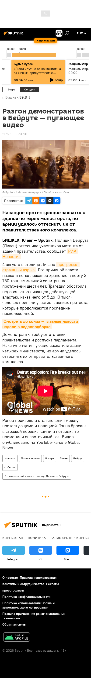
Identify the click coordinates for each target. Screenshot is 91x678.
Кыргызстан (12, 538)
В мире (49, 458)
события (9, 467)
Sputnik (10, 192)
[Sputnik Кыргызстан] (14, 35)
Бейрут (77, 458)
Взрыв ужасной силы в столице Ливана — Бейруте (36, 476)
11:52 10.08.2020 (14, 134)
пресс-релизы (13, 590)
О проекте (10, 577)
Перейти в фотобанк (57, 192)
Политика (37, 538)
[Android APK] (16, 637)
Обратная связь (14, 624)
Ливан (64, 458)
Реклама (52, 584)
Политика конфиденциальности (26, 597)
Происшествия (30, 458)
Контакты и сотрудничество (23, 584)
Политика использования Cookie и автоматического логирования (28, 605)
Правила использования (38, 577)
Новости (9, 458)
